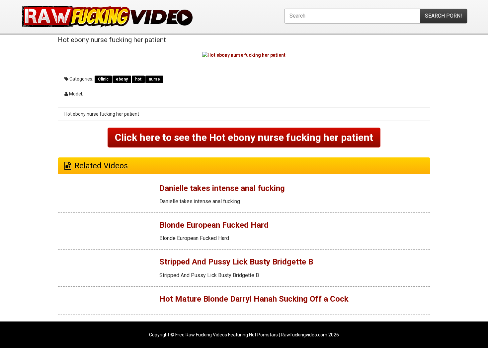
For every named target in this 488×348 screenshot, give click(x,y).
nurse (154, 79)
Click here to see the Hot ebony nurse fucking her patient (244, 137)
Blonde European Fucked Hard (214, 225)
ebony (122, 79)
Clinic (103, 79)
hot (138, 79)
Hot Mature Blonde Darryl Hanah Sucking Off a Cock (254, 299)
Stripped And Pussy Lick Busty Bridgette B (236, 261)
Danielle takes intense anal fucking (222, 188)
